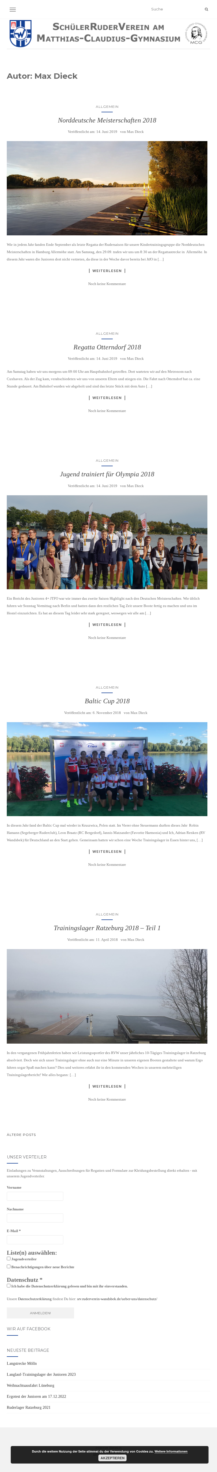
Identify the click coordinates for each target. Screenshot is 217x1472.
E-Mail (14, 1231)
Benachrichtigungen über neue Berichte (42, 1267)
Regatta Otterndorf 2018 (107, 347)
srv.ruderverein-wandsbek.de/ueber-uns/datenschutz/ (117, 1299)
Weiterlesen (107, 271)
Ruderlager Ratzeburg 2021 (29, 1407)
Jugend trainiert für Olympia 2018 (107, 474)
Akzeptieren (113, 1457)
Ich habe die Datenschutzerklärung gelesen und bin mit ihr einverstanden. (69, 1286)
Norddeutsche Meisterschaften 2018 (107, 120)
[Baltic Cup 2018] (107, 769)
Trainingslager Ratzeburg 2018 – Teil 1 (107, 928)
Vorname (14, 1187)
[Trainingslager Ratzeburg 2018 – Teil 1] (107, 996)
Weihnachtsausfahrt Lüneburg (30, 1385)
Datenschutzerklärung (35, 1299)
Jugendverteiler (23, 1259)
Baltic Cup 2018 (107, 701)
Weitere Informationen (171, 1451)
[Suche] (206, 9)
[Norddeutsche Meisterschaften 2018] (107, 188)
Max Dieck (135, 132)
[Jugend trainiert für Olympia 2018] (107, 542)
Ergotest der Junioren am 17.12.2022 (36, 1396)
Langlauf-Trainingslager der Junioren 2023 (41, 1374)
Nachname (15, 1209)
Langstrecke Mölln (22, 1363)
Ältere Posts (21, 1135)
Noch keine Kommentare (107, 284)
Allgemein (107, 106)
